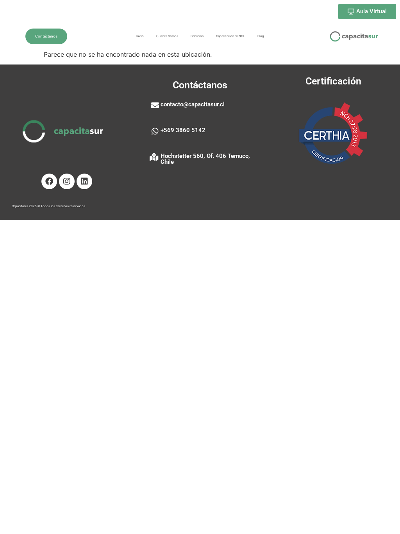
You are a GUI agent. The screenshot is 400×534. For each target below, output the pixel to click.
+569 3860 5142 (183, 130)
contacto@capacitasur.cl (193, 104)
